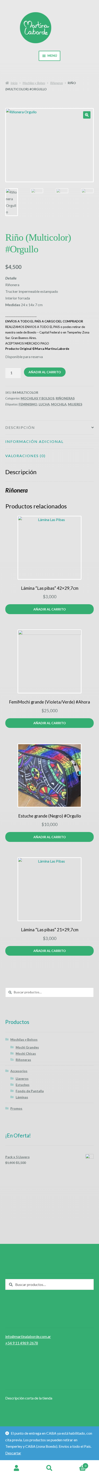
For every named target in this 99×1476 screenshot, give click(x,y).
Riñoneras (56, 83)
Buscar (49, 1468)
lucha (44, 404)
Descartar (13, 1453)
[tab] (49, 428)
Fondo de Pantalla (30, 1091)
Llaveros (22, 1078)
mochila (59, 404)
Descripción (20, 427)
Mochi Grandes (27, 1047)
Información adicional (34, 441)
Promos (16, 1108)
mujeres (75, 404)
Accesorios (18, 1071)
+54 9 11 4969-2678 (21, 1343)
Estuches (22, 1085)
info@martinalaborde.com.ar (28, 1336)
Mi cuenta (16, 1468)
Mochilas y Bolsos (34, 83)
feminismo (28, 404)
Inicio (14, 83)
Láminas (22, 1097)
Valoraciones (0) (25, 455)
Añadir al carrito (45, 372)
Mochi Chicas (26, 1053)
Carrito (76, 1464)
